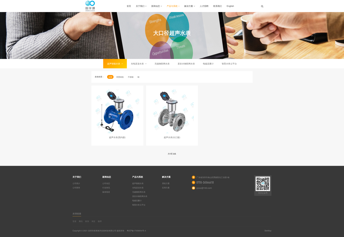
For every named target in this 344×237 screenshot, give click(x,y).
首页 (129, 6)
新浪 (87, 221)
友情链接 (77, 213)
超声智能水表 (113, 63)
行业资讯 (106, 187)
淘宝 (93, 221)
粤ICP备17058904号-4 (136, 230)
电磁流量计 (208, 63)
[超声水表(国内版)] (117, 111)
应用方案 (166, 187)
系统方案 (166, 183)
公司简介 (76, 183)
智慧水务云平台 (229, 63)
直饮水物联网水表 (186, 63)
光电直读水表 (137, 63)
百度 (74, 221)
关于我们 (140, 6)
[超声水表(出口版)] (172, 111)
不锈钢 (130, 77)
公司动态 (106, 183)
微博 (100, 221)
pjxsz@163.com (204, 187)
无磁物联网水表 (162, 63)
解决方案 (188, 6)
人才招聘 (204, 6)
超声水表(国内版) (117, 137)
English (230, 6)
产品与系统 (172, 6)
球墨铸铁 (120, 77)
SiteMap (267, 230)
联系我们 (217, 6)
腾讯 (81, 221)
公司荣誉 (76, 187)
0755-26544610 (205, 182)
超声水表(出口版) (172, 137)
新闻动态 (155, 6)
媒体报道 (106, 192)
